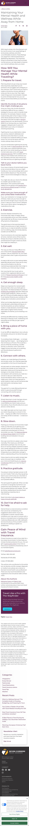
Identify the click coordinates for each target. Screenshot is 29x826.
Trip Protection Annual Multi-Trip (10, 789)
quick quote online (10, 544)
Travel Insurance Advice (9, 687)
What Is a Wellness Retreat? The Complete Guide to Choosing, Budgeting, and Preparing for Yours (13, 701)
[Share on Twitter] (19, 25)
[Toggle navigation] (25, 3)
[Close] (27, 798)
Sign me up (7, 609)
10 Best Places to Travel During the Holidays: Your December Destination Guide (14, 719)
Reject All (14, 818)
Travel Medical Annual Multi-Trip (10, 794)
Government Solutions (7, 780)
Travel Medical (5, 792)
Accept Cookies (14, 823)
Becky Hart (17, 581)
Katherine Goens (6, 581)
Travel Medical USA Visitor (8, 795)
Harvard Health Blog (18, 251)
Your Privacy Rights (14, 814)
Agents (3, 781)
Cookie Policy (19, 811)
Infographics (6, 678)
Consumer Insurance (7, 778)
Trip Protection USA (6, 791)
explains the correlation (8, 291)
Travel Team (4, 25)
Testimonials (6, 683)
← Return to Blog (5, 9)
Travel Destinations (8, 685)
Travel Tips (9, 617)
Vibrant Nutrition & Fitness (15, 275)
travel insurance (17, 146)
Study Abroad (6, 681)
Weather (5, 691)
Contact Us (4, 762)
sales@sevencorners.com (12, 551)
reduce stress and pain (10, 401)
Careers (4, 761)
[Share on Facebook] (16, 25)
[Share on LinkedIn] (23, 25)
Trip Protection (5, 788)
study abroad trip (6, 189)
